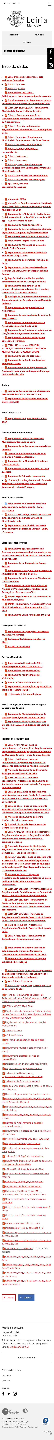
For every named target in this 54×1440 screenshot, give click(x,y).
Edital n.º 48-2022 (16, 88)
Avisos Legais (33, 1427)
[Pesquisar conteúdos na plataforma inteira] (48, 51)
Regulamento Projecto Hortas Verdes (23, 1186)
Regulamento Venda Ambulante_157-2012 (28, 615)
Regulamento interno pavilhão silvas (22, 1143)
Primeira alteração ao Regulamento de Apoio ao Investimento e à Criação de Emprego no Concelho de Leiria (26, 371)
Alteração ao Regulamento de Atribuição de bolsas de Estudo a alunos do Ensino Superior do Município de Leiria (27, 206)
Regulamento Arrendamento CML (24, 225)
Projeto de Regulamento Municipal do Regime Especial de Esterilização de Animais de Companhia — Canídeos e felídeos (26, 849)
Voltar (10, 1297)
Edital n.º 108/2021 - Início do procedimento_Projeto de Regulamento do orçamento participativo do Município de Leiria (25, 762)
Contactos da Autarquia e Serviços (15, 1421)
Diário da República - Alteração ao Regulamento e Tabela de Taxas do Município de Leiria (26, 928)
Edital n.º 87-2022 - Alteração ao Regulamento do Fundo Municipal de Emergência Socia (27, 129)
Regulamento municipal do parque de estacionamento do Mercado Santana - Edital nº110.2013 (25, 528)
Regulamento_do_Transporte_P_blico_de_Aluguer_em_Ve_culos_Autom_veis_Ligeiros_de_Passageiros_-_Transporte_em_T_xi (26, 1014)
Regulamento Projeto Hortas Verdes (25, 240)
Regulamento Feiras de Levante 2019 (26, 476)
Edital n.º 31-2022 (16, 84)
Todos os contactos (27, 1357)
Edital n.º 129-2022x (17, 160)
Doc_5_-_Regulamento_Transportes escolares (27, 1094)
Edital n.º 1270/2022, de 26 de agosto (26, 179)
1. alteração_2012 (13, 1030)
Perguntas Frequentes (11, 1370)
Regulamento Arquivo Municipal (23, 670)
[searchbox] (27, 50)
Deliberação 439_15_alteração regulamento (26, 1064)
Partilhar (28, 1297)
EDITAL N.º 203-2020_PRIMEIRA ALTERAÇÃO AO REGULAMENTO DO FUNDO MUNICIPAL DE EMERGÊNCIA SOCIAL (24, 348)
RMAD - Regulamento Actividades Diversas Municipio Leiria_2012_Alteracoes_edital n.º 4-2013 (26, 607)
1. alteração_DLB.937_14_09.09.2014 (22, 1081)
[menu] (50, 4)
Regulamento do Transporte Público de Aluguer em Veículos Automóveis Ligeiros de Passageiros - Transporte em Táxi (24, 588)
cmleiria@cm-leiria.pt (18, 1347)
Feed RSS (6, 1381)
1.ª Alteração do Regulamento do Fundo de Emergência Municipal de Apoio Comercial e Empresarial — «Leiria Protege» (26, 483)
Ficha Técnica (19, 1419)
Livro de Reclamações (10, 1411)
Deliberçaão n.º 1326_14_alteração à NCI (24, 1228)
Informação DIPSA (16, 199)
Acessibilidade (25, 1410)
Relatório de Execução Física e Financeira (28, 236)
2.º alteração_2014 (14, 1035)
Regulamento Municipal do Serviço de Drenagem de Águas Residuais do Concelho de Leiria (25, 724)
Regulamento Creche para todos (23, 356)
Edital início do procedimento (19, 1248)
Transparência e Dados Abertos (14, 1427)
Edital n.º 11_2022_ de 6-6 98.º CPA (24, 144)
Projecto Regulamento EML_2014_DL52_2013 (27, 1139)
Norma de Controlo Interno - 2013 (24, 682)
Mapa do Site (7, 1419)
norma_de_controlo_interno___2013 (22, 1223)
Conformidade (20, 1424)
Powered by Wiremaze (47, 1433)
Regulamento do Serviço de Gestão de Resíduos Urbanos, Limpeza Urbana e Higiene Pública (25, 270)
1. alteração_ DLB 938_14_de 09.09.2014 (24, 1156)
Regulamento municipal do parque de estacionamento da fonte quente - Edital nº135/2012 (24, 507)
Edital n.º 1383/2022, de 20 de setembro (27, 175)
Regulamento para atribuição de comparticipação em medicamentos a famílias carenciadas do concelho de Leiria (25, 289)
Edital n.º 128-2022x (17, 156)
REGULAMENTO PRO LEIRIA (19, 1006)
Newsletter (6, 1375)
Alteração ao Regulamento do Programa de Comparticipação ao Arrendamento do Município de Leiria (26, 300)
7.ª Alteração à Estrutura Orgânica (24, 694)
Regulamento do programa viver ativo (23, 1068)
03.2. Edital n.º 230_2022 (19, 981)
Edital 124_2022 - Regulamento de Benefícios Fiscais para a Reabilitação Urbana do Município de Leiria (26, 167)
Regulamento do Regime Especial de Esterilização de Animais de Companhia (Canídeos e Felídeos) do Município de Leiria (24, 951)
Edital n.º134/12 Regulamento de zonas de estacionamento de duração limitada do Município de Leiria (26, 517)
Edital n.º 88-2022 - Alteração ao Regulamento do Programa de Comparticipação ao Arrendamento (26, 118)
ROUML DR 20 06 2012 (18, 646)
